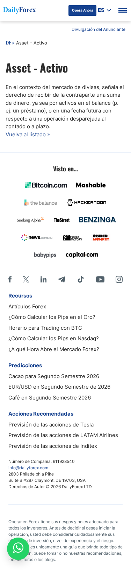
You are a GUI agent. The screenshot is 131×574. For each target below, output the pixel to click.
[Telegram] (61, 279)
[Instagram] (119, 279)
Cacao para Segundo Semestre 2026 (53, 376)
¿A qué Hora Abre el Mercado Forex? (53, 349)
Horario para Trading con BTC (45, 327)
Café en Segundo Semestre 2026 (49, 397)
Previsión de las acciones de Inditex (52, 446)
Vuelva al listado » (28, 134)
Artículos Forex (27, 306)
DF (8, 43)
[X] (26, 279)
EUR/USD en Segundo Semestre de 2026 (59, 386)
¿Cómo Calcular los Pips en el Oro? (51, 317)
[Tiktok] (81, 279)
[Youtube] (100, 279)
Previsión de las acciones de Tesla (51, 424)
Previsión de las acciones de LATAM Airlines (63, 435)
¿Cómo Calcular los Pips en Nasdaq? (53, 338)
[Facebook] (10, 279)
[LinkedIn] (43, 279)
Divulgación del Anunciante (98, 29)
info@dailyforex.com (28, 467)
